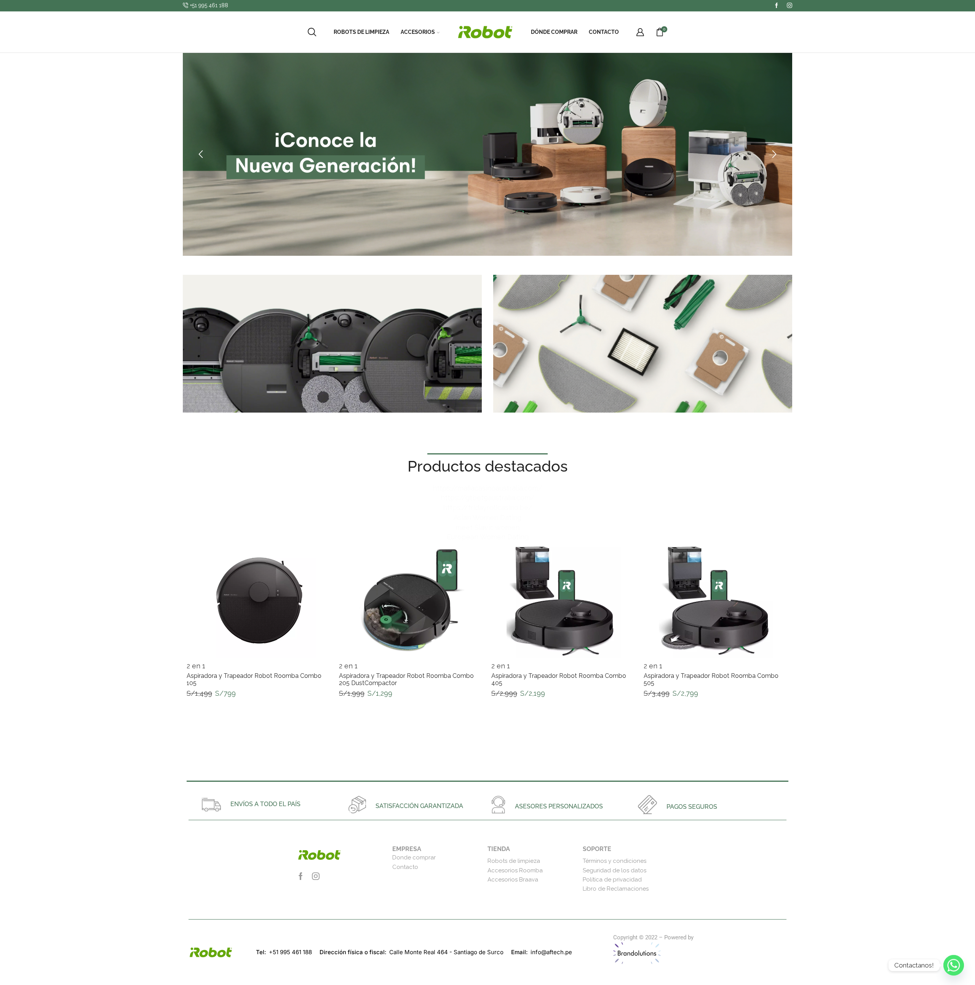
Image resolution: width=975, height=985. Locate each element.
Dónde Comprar (554, 32)
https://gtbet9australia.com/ (488, 498)
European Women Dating (488, 537)
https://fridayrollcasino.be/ (487, 508)
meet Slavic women (487, 527)
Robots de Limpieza (361, 32)
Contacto (604, 32)
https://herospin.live (720, 937)
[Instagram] (789, 6)
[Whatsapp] (953, 965)
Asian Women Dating (487, 517)
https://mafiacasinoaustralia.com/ (487, 488)
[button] (200, 154)
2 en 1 (196, 666)
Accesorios (418, 32)
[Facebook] (776, 6)
